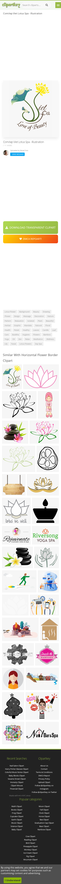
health (7, 330)
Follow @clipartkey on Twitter (44, 792)
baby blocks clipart (17, 775)
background (24, 311)
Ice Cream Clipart (30, 853)
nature (50, 316)
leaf (54, 330)
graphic (17, 325)
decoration (39, 316)
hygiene (26, 334)
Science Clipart (17, 826)
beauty (36, 311)
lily (6, 344)
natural (38, 325)
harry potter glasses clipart (16, 769)
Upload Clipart (44, 782)
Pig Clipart (30, 856)
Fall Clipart (44, 809)
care (7, 334)
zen (20, 339)
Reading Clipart (30, 839)
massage (27, 316)
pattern (8, 321)
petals (16, 330)
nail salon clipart (17, 765)
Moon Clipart (44, 806)
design (17, 316)
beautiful (49, 321)
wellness (50, 339)
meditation (38, 339)
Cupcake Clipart (16, 816)
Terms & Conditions (44, 772)
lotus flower (10, 311)
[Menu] (58, 5)
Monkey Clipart (30, 849)
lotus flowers (25, 344)
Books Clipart (16, 809)
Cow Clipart (30, 836)
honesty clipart (16, 782)
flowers (36, 334)
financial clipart (16, 788)
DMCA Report (44, 775)
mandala (28, 325)
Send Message (17, 154)
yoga (7, 339)
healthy (26, 330)
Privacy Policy (44, 779)
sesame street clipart (17, 779)
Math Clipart (16, 806)
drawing (46, 311)
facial (13, 344)
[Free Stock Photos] (11, 4)
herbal (7, 325)
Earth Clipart (16, 819)
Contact (44, 769)
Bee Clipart (44, 819)
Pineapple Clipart (30, 846)
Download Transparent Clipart (32, 227)
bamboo (47, 334)
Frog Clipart (17, 813)
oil (13, 339)
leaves (36, 330)
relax (27, 339)
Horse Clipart (44, 816)
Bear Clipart (44, 826)
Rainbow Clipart (44, 829)
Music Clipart (16, 823)
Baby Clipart (17, 829)
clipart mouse (17, 785)
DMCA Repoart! (32, 238)
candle (46, 330)
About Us (44, 765)
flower (7, 316)
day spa (38, 344)
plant (40, 321)
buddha (15, 334)
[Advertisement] (30, 48)
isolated (30, 321)
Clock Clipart (44, 813)
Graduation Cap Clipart (44, 823)
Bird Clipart (30, 843)
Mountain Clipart (30, 859)
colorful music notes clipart (17, 772)
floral (47, 325)
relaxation (19, 321)
